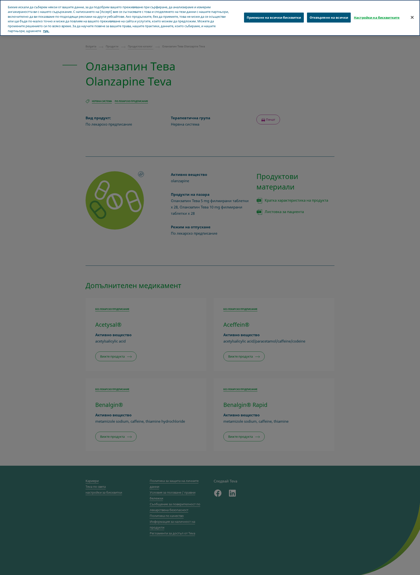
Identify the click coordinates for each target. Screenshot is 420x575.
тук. (46, 31)
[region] (210, 18)
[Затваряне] (412, 17)
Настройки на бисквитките (377, 17)
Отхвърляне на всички (329, 17)
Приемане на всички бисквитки (274, 17)
